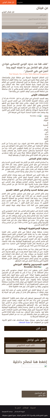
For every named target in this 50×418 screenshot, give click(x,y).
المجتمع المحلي (41, 23)
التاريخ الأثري (42, 27)
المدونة (33, 407)
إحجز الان (41, 328)
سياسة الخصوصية (7, 411)
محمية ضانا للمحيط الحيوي (37, 19)
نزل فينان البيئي (8, 2)
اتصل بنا (18, 407)
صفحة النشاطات (24, 322)
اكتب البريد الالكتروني (26, 345)
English (20, 2)
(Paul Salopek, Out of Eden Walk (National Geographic (28, 74)
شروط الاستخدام (20, 411)
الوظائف (25, 407)
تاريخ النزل (43, 15)
